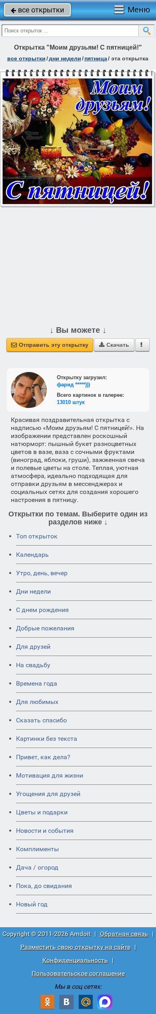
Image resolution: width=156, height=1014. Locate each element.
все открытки (37, 10)
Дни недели (33, 591)
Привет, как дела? (43, 757)
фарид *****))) (73, 385)
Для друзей (33, 646)
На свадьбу (33, 665)
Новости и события (45, 830)
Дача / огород (37, 867)
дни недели (65, 58)
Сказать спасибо (41, 720)
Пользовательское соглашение (78, 973)
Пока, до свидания (44, 886)
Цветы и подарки (42, 812)
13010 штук (71, 402)
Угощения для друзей (48, 794)
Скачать (114, 345)
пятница (95, 58)
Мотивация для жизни (49, 775)
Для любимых (37, 702)
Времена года (36, 683)
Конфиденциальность (75, 960)
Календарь (32, 554)
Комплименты (37, 849)
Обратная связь (124, 934)
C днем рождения (42, 610)
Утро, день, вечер (42, 573)
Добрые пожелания (45, 628)
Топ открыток (37, 536)
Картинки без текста (46, 738)
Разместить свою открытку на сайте (75, 947)
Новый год (32, 904)
